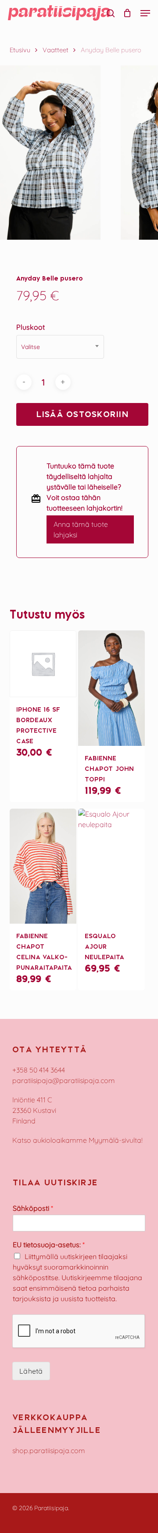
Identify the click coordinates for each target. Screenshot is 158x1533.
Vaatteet (55, 50)
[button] (145, 13)
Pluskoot (30, 327)
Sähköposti (33, 1208)
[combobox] (60, 347)
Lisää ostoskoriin (82, 414)
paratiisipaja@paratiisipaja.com (63, 1080)
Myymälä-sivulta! (116, 1140)
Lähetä (31, 1371)
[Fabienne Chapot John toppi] (111, 688)
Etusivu (20, 50)
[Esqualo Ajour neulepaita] (111, 866)
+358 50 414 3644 (38, 1069)
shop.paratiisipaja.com (48, 1450)
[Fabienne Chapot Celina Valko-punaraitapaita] (43, 866)
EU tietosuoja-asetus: (49, 1244)
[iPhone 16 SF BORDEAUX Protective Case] (43, 663)
